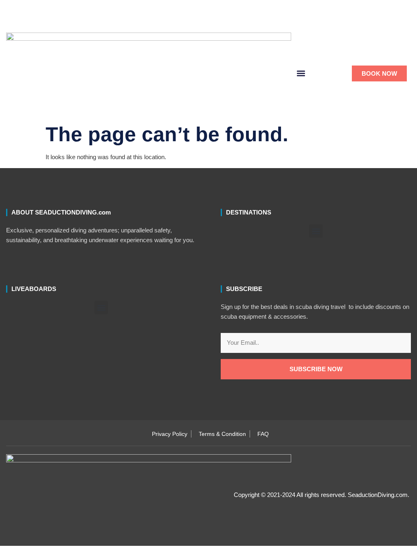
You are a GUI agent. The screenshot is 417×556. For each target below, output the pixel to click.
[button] (257, 20)
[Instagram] (230, 20)
